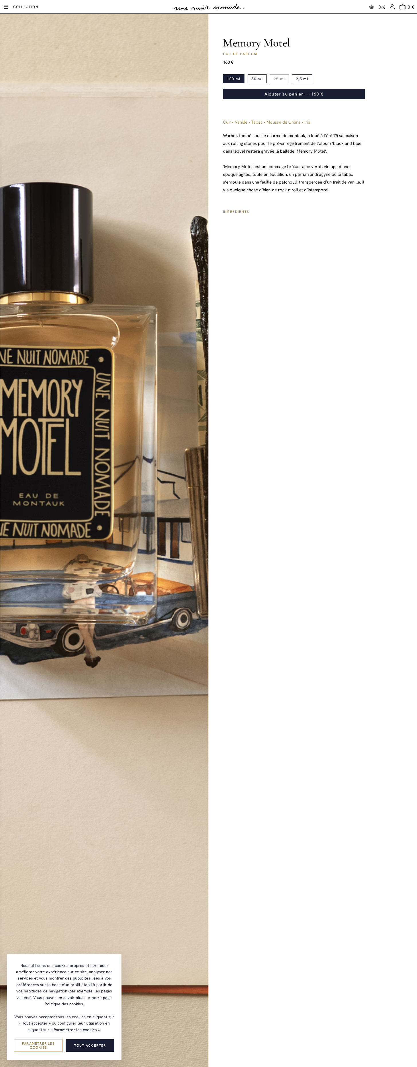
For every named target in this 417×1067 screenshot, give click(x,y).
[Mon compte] (392, 7)
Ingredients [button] (236, 211)
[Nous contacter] (382, 7)
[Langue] (372, 7)
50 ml (257, 78)
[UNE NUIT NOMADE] (208, 6)
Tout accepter (90, 1045)
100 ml (233, 78)
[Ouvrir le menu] (6, 7)
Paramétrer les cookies (38, 1045)
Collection (25, 7)
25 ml (279, 78)
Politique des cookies (64, 1003)
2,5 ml (302, 78)
